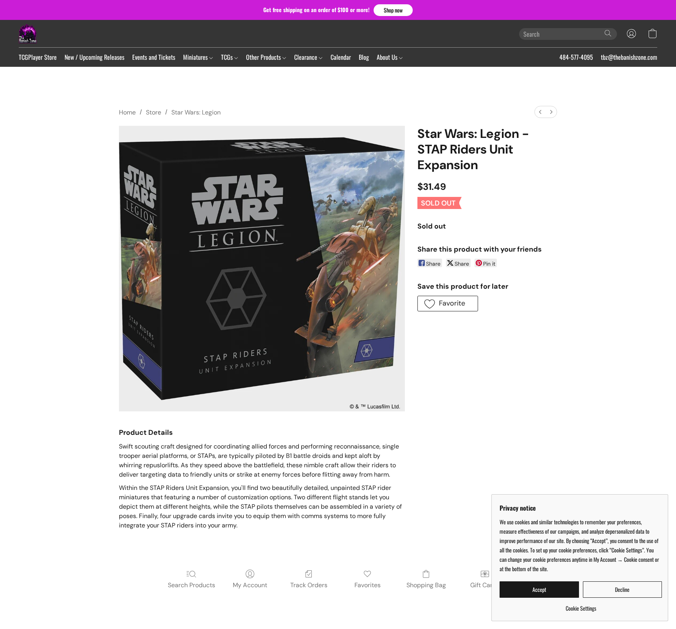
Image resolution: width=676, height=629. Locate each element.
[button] (393, 10)
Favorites (367, 585)
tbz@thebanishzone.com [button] (629, 57)
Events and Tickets (153, 57)
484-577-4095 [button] (576, 57)
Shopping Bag (426, 585)
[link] (581, 605)
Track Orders (308, 585)
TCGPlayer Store (38, 57)
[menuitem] (540, 112)
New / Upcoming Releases (94, 57)
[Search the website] (608, 33)
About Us (388, 57)
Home (127, 112)
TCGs (227, 57)
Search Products (191, 585)
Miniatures (196, 57)
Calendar (341, 57)
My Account (250, 585)
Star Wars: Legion (196, 112)
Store (153, 112)
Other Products (264, 57)
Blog (364, 57)
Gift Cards (485, 585)
